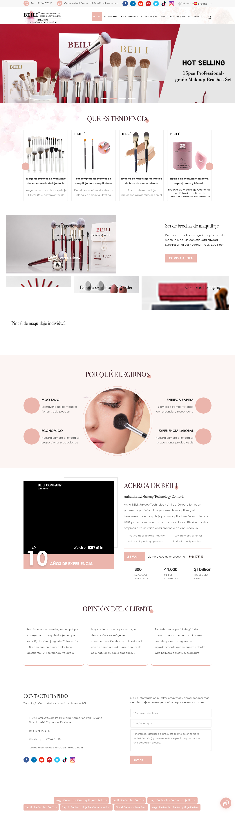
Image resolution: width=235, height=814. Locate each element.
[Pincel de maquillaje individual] (38, 305)
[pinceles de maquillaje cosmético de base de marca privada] (116, 152)
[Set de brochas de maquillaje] (174, 244)
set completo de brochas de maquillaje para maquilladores (67, 181)
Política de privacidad (40, 793)
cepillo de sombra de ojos (128, 803)
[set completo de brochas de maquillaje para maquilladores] (68, 152)
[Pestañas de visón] (61, 244)
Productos (110, 16)
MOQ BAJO (50, 400)
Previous (25, 166)
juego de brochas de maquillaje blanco (172, 803)
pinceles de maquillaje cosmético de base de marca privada (116, 181)
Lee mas (132, 556)
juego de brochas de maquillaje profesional (81, 803)
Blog (164, 787)
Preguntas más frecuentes (175, 16)
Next (209, 166)
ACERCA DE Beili (129, 16)
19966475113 (44, 3)
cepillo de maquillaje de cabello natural (86, 810)
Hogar (97, 16)
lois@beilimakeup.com (104, 3)
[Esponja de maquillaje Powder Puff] (106, 305)
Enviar (138, 762)
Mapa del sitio (182, 787)
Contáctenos (149, 16)
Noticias (199, 16)
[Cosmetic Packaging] (185, 305)
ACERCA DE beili (67, 787)
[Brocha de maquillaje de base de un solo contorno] (211, 152)
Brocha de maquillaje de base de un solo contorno (211, 181)
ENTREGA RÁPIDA (180, 400)
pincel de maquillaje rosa (131, 810)
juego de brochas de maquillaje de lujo (175, 810)
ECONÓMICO (52, 431)
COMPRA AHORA (68, 258)
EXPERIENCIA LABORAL (176, 431)
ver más (65, 193)
